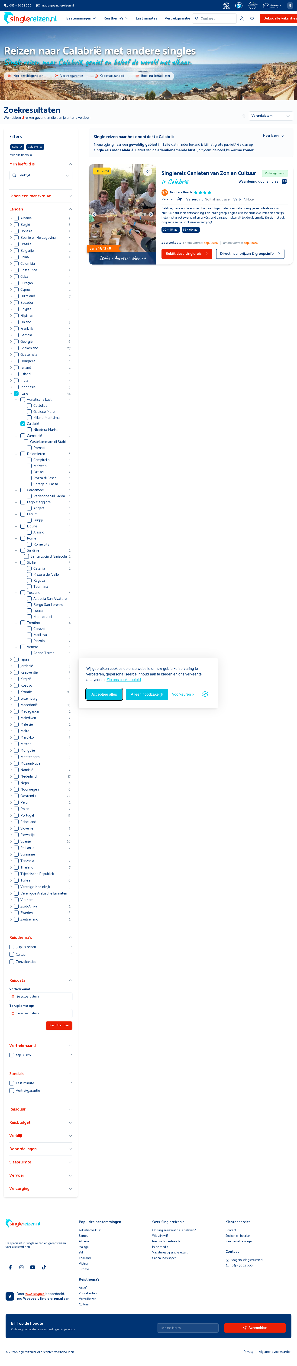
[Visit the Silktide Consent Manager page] (205, 694)
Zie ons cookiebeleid (124, 679)
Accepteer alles (104, 694)
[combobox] (214, 18)
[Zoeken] (197, 19)
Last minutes (146, 18)
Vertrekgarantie (177, 18)
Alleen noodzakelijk (147, 694)
